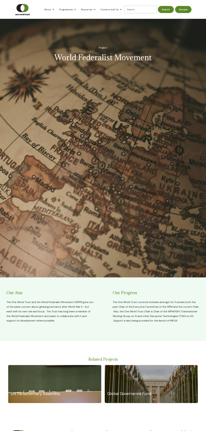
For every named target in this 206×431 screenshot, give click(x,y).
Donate (183, 9)
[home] (22, 9)
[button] (49, 9)
